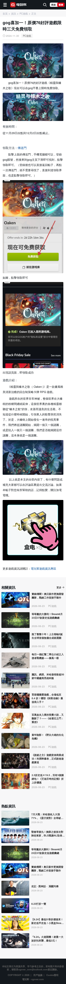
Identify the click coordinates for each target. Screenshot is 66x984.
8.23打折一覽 (38, 903)
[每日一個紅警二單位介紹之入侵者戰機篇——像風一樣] (15, 660)
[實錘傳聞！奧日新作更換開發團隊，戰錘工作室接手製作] (15, 600)
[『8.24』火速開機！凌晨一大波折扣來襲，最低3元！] (15, 940)
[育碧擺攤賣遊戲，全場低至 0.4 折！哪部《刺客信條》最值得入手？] (15, 700)
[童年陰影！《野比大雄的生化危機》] (15, 741)
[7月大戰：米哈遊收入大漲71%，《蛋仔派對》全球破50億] (15, 818)
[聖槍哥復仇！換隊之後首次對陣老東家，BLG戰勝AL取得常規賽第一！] (15, 835)
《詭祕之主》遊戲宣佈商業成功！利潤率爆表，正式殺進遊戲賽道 (48, 758)
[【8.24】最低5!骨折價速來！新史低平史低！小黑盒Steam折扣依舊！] (15, 923)
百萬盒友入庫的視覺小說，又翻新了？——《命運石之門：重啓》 (48, 718)
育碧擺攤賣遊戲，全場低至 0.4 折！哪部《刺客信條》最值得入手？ (47, 698)
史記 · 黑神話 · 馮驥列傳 (44, 886)
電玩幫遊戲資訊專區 (43, 568)
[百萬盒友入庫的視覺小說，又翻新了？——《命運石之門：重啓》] (15, 721)
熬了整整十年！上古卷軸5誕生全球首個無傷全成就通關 (47, 635)
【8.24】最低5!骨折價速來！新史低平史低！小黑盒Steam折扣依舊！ (47, 921)
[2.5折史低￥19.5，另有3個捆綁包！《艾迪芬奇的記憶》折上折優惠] (15, 781)
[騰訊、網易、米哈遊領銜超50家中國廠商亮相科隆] (15, 680)
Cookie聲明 (52, 975)
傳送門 (22, 147)
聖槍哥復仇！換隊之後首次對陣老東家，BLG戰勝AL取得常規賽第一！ (48, 833)
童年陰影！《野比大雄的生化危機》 (48, 736)
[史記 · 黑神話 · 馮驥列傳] (15, 888)
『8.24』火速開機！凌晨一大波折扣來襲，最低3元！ (47, 938)
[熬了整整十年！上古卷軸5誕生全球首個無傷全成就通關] (15, 640)
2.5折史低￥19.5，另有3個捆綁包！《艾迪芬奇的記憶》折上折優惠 (48, 778)
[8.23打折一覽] (15, 905)
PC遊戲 (27, 35)
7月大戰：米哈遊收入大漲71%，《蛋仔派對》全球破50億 (47, 816)
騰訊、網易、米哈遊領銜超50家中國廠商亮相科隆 (48, 676)
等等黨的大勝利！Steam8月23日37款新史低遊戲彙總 (47, 615)
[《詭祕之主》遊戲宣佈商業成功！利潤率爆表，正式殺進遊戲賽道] (15, 761)
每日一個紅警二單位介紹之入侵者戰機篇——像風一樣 (48, 656)
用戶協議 (37, 975)
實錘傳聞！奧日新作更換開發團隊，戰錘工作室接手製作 (48, 595)
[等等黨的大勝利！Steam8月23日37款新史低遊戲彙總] (15, 620)
